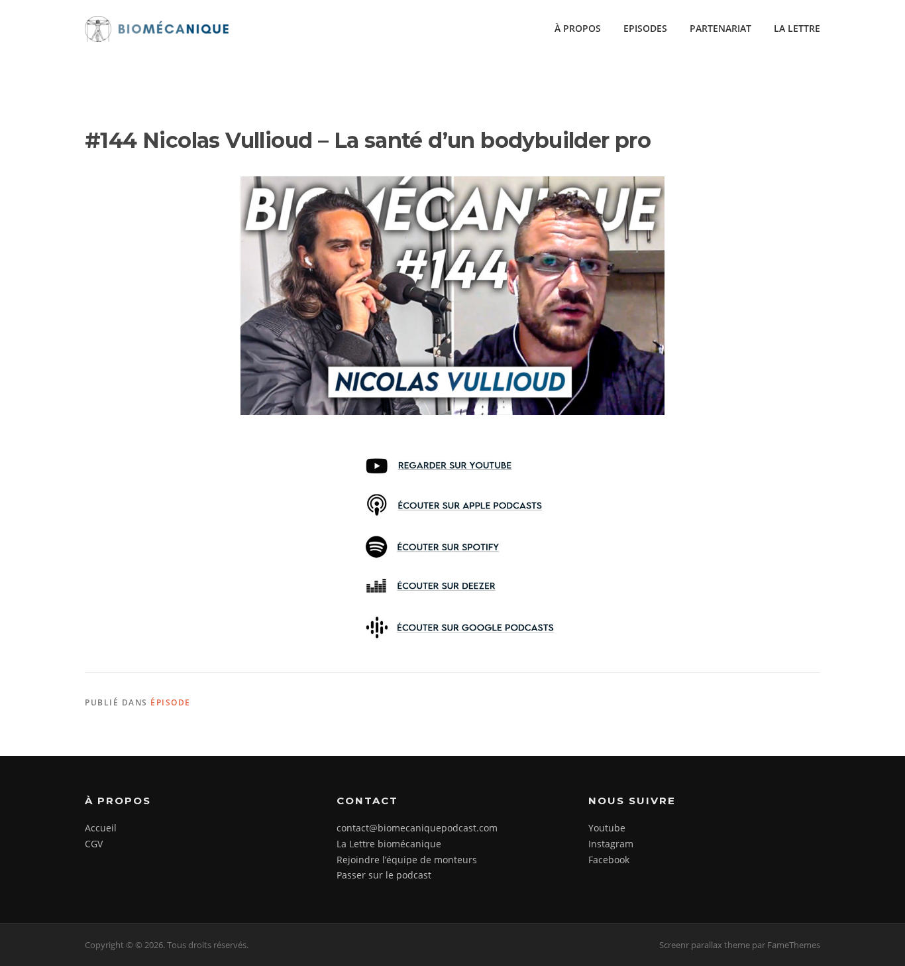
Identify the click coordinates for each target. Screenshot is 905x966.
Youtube (606, 827)
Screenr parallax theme (704, 945)
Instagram (610, 843)
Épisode (170, 702)
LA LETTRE (797, 28)
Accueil (101, 827)
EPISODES (645, 28)
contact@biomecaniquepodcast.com (417, 827)
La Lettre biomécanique (389, 843)
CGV (94, 843)
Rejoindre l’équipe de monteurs (407, 859)
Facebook (608, 859)
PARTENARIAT (720, 28)
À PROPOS (578, 28)
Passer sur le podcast (384, 875)
